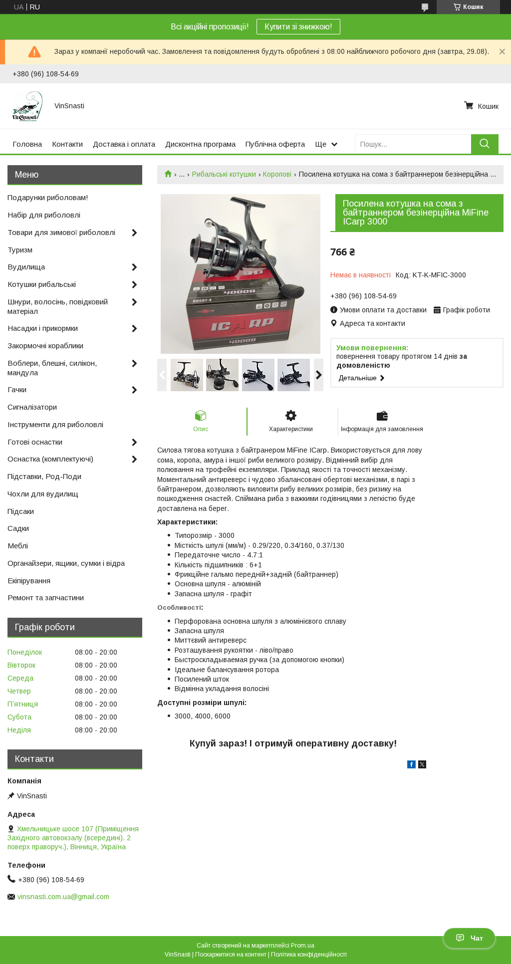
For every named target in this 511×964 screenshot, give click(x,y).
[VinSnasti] (27, 106)
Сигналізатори (32, 407)
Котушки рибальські (41, 284)
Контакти (67, 144)
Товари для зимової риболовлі (61, 232)
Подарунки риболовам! (47, 197)
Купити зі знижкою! (298, 26)
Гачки (16, 389)
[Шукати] (485, 144)
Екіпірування (28, 580)
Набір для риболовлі (43, 215)
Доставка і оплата (124, 144)
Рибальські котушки (224, 174)
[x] (422, 766)
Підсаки (20, 511)
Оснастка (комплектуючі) (50, 459)
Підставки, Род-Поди (44, 476)
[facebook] (411, 766)
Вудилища (26, 266)
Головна (27, 144)
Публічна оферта (275, 144)
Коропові (277, 174)
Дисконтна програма (200, 144)
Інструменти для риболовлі (55, 424)
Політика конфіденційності (309, 954)
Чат (477, 938)
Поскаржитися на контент (230, 954)
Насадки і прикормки (42, 328)
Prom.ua (302, 945)
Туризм (19, 249)
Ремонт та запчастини (45, 597)
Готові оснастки (34, 442)
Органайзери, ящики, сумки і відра (66, 563)
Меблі (17, 545)
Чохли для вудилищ (42, 493)
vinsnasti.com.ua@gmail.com (63, 897)
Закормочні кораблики (45, 345)
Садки (18, 528)
